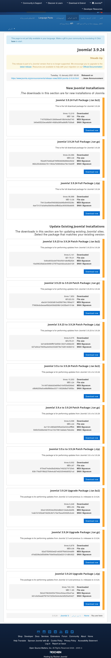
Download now (92, 130)
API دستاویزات (66, 23)
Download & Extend (77, 3)
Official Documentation (92, 66)
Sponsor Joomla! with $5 (38, 640)
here (13, 41)
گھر (101, 17)
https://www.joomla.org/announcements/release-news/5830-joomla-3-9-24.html (45, 78)
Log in (47, 643)
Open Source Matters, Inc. (40, 648)
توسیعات (60, 17)
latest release (26, 66)
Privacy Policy (70, 640)
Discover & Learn (55, 3)
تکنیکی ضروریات (27, 17)
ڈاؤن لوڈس (72, 17)
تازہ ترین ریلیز (88, 17)
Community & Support (32, 3)
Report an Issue (59, 643)
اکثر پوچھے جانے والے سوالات (90, 23)
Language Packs (46, 17)
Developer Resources (92, 9)
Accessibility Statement (88, 640)
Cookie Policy (56, 640)
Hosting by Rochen (55, 656)
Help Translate (20, 640)
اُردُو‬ (10, 28)
